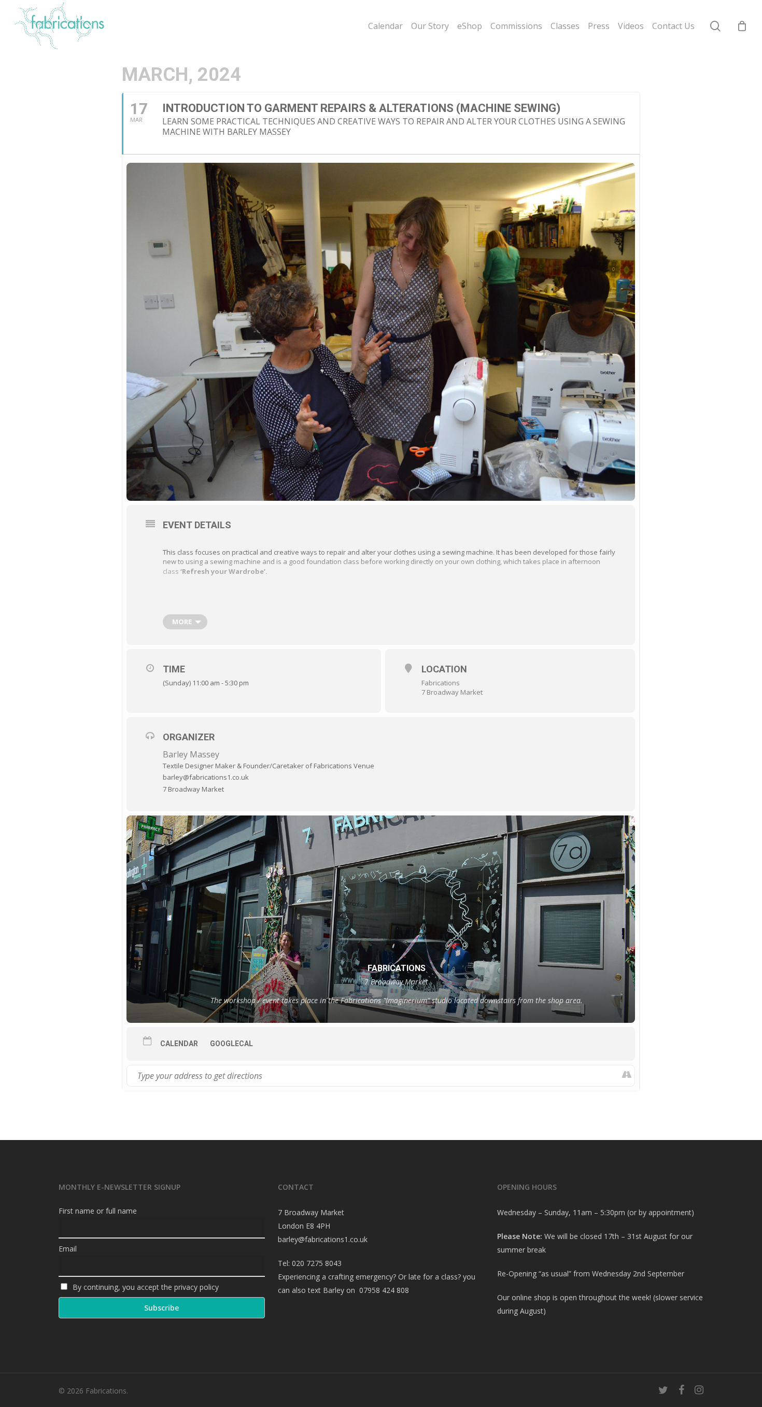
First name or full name (98, 1211)
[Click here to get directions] (626, 1075)
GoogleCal (231, 1043)
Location (444, 669)
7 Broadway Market (452, 692)
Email (68, 1249)
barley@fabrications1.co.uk (323, 1239)
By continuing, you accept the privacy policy (144, 1287)
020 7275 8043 (317, 1263)
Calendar (179, 1043)
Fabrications (440, 682)
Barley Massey (191, 754)
